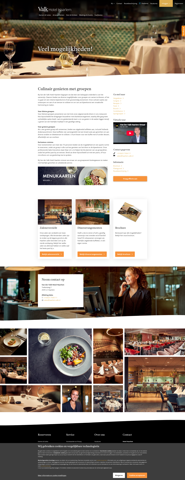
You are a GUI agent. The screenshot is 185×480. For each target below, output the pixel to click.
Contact (119, 3)
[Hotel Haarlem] (54, 11)
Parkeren (144, 3)
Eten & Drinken (71, 15)
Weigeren (119, 475)
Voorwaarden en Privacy (74, 441)
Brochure (116, 166)
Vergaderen (117, 98)
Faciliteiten (99, 15)
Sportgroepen (118, 114)
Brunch (116, 108)
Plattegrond (117, 168)
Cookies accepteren (137, 475)
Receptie (116, 103)
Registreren (179, 3)
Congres (116, 101)
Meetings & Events (86, 15)
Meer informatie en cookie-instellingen (52, 475)
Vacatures (153, 3)
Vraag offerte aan (130, 179)
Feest (115, 106)
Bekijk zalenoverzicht (51, 254)
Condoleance (118, 111)
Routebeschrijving (130, 3)
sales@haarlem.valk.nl (125, 156)
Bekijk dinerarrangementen (91, 254)
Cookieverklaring (45, 466)
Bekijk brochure (124, 254)
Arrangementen (58, 15)
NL (112, 3)
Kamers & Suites (45, 15)
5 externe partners (102, 460)
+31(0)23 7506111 (124, 153)
